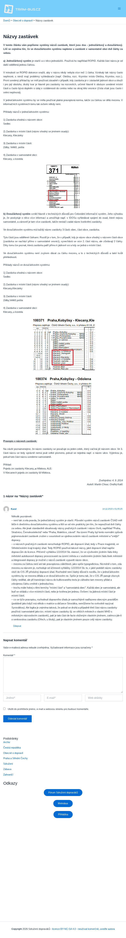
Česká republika (12, 747)
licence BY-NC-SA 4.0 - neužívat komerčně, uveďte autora (83, 929)
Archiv (6, 742)
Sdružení (8, 763)
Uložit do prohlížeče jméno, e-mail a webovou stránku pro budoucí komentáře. (48, 709)
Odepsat (17, 626)
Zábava (7, 769)
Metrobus (63, 803)
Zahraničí (8, 774)
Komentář (9, 655)
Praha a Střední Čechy (15, 758)
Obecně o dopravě (13, 753)
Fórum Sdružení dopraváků (63, 792)
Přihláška (63, 814)
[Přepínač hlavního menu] (119, 8)
